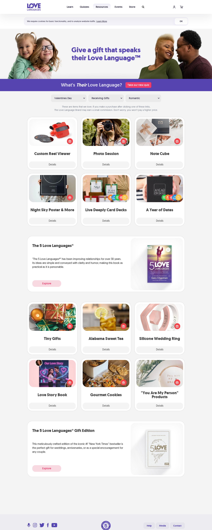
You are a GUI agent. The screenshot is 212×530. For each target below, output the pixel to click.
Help (149, 525)
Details (52, 164)
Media (162, 525)
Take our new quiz (138, 85)
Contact (177, 525)
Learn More (101, 21)
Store (132, 7)
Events (118, 7)
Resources (102, 7)
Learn (70, 7)
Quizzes (84, 7)
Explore (46, 283)
